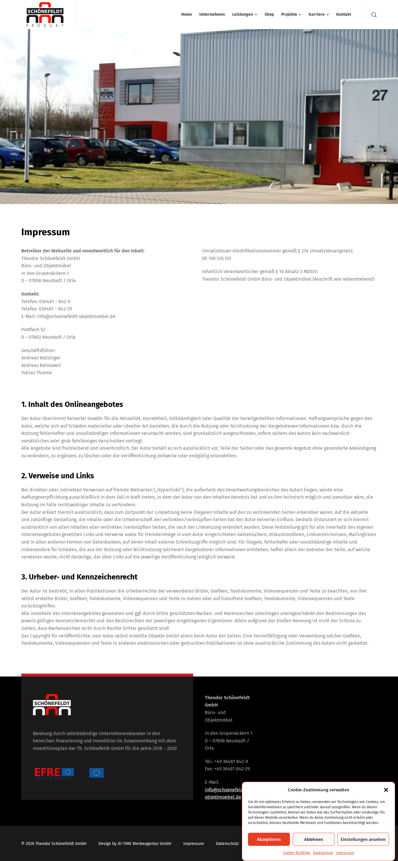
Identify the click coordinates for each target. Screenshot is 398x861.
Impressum (345, 853)
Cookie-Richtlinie (296, 853)
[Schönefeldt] (45, 14)
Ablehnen (313, 839)
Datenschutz (323, 853)
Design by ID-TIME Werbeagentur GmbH (134, 843)
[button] (386, 790)
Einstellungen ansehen (363, 839)
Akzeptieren (269, 839)
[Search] (373, 14)
